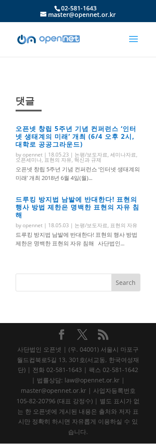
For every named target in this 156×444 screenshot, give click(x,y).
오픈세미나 (29, 159)
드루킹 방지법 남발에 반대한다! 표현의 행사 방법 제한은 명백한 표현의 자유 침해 (78, 207)
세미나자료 (123, 154)
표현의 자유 (58, 159)
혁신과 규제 (87, 159)
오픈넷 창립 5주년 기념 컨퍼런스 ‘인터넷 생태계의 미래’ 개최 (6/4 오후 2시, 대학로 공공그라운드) (76, 136)
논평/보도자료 (91, 154)
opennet (32, 154)
